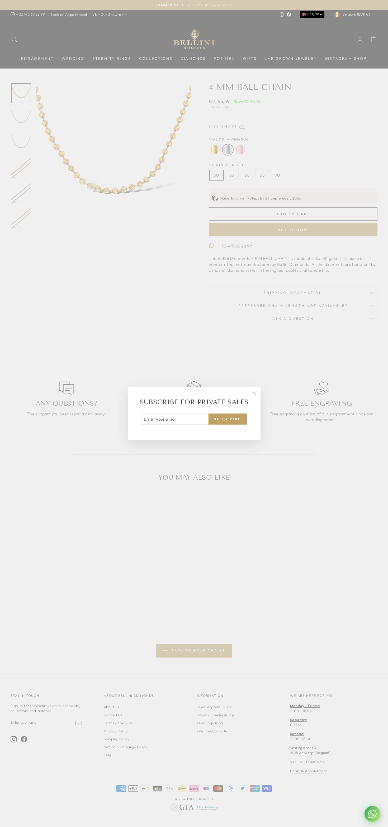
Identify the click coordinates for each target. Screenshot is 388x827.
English (312, 14)
